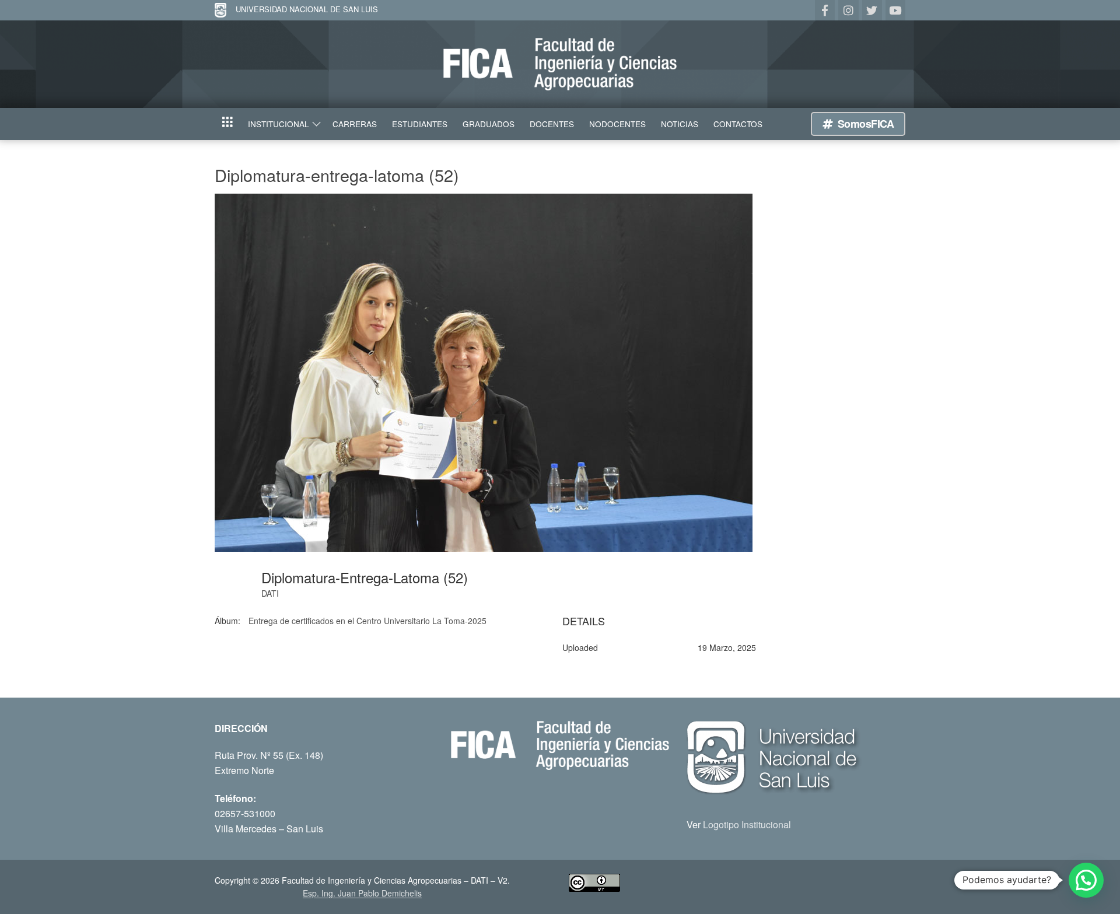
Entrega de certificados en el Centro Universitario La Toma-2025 (368, 620)
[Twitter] (872, 10)
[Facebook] (825, 10)
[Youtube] (895, 10)
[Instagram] (848, 10)
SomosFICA (864, 123)
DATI (270, 593)
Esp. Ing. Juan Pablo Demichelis (362, 893)
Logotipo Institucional (747, 824)
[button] (1086, 880)
